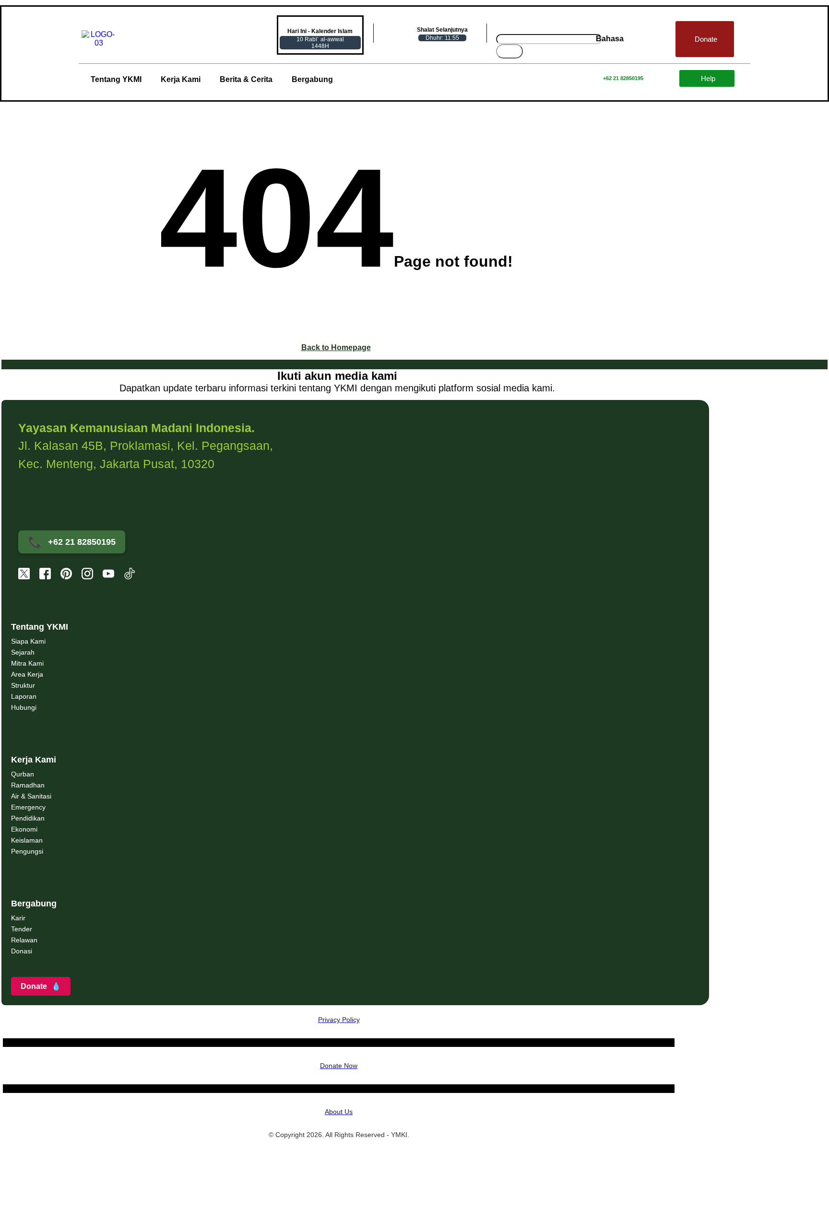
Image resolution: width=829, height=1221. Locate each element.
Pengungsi (27, 851)
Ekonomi (24, 829)
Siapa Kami (28, 641)
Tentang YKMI (116, 79)
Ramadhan (28, 785)
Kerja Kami (181, 79)
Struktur (23, 685)
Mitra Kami (27, 663)
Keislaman (27, 840)
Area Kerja (27, 674)
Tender (21, 929)
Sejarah (23, 652)
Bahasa (610, 39)
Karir (18, 918)
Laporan (23, 696)
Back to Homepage (336, 347)
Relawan (24, 940)
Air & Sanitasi (31, 796)
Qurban (22, 774)
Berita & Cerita (246, 79)
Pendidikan (28, 818)
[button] (612, 39)
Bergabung (312, 79)
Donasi (21, 951)
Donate (41, 986)
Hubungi (23, 707)
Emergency (28, 807)
